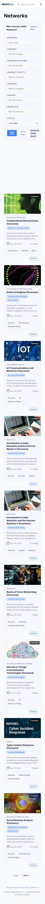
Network (11, 476)
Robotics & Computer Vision (18, 228)
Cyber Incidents (14, 779)
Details (33, 258)
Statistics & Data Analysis (17, 296)
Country (11, 95)
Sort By (11, 118)
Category (12, 49)
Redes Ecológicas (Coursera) (22, 292)
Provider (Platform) (17, 61)
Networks (11, 323)
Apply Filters (12, 133)
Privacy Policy (17, 887)
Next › (26, 875)
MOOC (8, 4)
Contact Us (34, 887)
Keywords (12, 38)
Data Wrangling (13, 857)
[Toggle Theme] (41, 4)
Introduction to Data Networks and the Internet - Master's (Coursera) (21, 446)
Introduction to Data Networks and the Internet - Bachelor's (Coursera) (21, 520)
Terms (8, 887)
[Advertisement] (22, 167)
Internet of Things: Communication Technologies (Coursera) (20, 670)
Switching (22, 622)
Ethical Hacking (24, 775)
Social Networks (25, 854)
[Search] (18, 4)
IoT (20, 398)
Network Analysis (14, 326)
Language (12, 84)
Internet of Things (14, 402)
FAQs (26, 887)
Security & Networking (16, 375)
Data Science (13, 300)
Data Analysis (24, 323)
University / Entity (16, 72)
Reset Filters (23, 133)
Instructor (12, 107)
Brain (34, 251)
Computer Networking (16, 625)
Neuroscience (13, 251)
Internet (32, 476)
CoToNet (19, 895)
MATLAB (25, 251)
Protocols (31, 550)
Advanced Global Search (34, 133)
